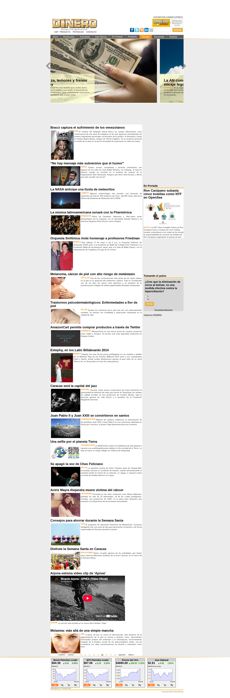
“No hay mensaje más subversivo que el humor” (87, 163)
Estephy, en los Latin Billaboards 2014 (79, 350)
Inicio (55, 37)
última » (131, 655)
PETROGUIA (78, 32)
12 (90, 655)
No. (148, 299)
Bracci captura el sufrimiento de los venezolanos (87, 127)
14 (98, 655)
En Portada (117, 37)
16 (107, 655)
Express (173, 37)
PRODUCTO (65, 32)
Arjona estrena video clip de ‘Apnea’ (78, 573)
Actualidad (85, 37)
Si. (148, 296)
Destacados (69, 37)
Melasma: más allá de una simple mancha (82, 630)
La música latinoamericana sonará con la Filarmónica (91, 212)
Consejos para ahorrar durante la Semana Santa (86, 520)
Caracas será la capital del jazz (73, 386)
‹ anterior (70, 655)
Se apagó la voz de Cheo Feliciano (76, 464)
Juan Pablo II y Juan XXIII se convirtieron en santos (89, 415)
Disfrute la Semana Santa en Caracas (78, 549)
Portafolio (132, 37)
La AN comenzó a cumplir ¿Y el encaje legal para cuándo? (83, 82)
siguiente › (122, 655)
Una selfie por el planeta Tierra (73, 441)
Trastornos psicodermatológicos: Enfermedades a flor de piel (93, 304)
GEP (56, 32)
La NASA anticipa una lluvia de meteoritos (82, 189)
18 (115, 655)
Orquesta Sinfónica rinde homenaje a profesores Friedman (95, 238)
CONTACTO (91, 32)
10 (81, 655)
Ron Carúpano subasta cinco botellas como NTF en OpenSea (163, 194)
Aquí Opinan (101, 37)
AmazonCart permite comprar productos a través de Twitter (95, 327)
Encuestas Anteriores (163, 310)
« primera (61, 655)
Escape (145, 37)
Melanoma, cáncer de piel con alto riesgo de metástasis (92, 274)
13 (94, 655)
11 (85, 655)
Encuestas (159, 37)
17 (111, 655)
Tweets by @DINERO (153, 315)
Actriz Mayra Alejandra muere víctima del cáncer (86, 490)
